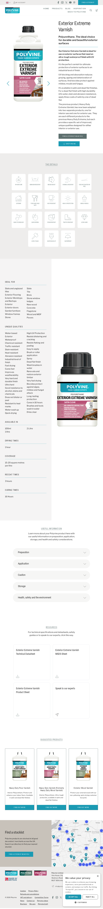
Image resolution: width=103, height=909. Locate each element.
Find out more (19, 807)
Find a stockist (88, 2)
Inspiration (79, 9)
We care (32, 904)
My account (20, 2)
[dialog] (81, 889)
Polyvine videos (42, 901)
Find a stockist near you (72, 136)
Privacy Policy (33, 891)
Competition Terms (41, 897)
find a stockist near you (19, 854)
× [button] (98, 876)
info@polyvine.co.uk (62, 886)
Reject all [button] (90, 897)
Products (57, 9)
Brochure (23, 904)
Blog (67, 9)
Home (46, 9)
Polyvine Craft (43, 904)
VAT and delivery (26, 897)
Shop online (71, 144)
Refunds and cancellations (29, 894)
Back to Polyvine (77, 12)
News (22, 901)
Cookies (23, 891)
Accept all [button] (73, 897)
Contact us (31, 901)
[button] (81, 902)
